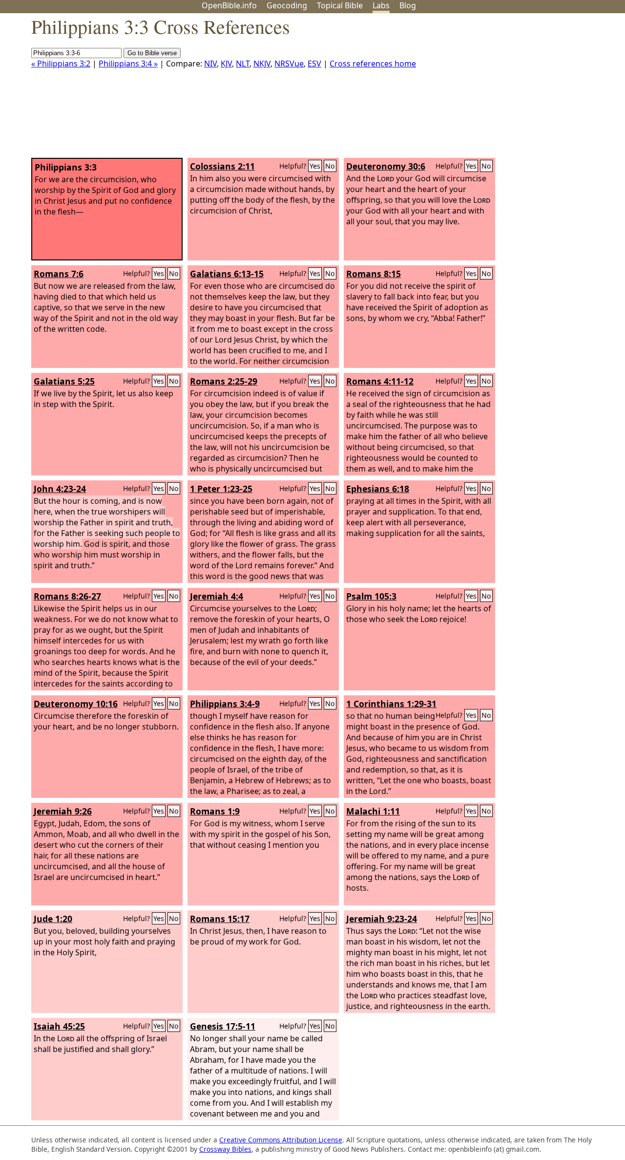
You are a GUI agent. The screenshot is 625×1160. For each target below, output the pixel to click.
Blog (407, 5)
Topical (340, 5)
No (330, 166)
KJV (226, 63)
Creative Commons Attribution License (280, 1139)
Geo (287, 5)
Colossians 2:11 (222, 166)
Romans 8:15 (373, 273)
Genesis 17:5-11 (222, 1026)
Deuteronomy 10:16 (76, 703)
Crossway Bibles (225, 1149)
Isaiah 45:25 (59, 1026)
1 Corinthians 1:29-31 (391, 703)
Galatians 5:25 (64, 381)
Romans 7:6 (58, 273)
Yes (315, 166)
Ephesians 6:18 (377, 488)
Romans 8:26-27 (67, 596)
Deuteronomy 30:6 (385, 166)
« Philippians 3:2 (60, 63)
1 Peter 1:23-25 (221, 488)
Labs (381, 5)
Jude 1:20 (53, 918)
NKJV (262, 63)
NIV (210, 63)
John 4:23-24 (60, 488)
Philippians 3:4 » (128, 63)
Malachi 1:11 (373, 811)
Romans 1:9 (215, 811)
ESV (314, 63)
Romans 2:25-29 (223, 381)
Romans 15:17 (220, 918)
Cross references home (373, 63)
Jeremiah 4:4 (216, 596)
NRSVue (289, 63)
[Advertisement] (526, 89)
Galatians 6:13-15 (227, 273)
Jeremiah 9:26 (63, 811)
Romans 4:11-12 (380, 381)
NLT (243, 63)
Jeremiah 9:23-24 (381, 918)
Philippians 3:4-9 (225, 703)
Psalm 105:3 (371, 596)
